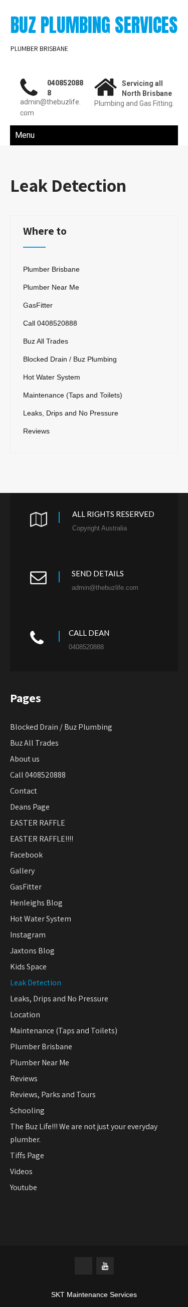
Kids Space (28, 966)
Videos (21, 1171)
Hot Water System (51, 377)
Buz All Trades (45, 341)
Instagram (28, 934)
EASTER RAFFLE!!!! (41, 839)
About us (25, 759)
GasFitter (38, 305)
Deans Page (30, 807)
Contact (23, 791)
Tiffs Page (27, 1155)
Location (25, 1014)
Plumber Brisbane (51, 269)
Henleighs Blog (36, 902)
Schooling (27, 1110)
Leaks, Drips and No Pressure (70, 413)
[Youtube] (105, 1266)
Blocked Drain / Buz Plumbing (70, 359)
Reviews (36, 431)
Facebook (26, 855)
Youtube (23, 1187)
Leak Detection (35, 982)
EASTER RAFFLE (37, 823)
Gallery (22, 871)
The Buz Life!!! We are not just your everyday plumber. (83, 1133)
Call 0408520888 (50, 323)
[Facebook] (83, 1266)
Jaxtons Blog (32, 950)
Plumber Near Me (51, 287)
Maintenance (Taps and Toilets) (72, 395)
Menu (25, 135)
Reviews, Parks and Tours (53, 1094)
